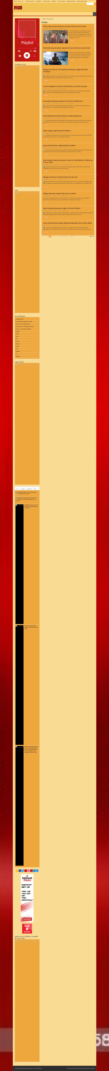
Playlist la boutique (71, 1)
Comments (29, 489)
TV (16, 353)
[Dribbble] (81, 4)
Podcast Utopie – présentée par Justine (24, 326)
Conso (17, 336)
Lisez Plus (72, 40)
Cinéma (17, 334)
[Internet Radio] (27, 898)
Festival (17, 346)
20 (62, 236)
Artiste (53, 28)
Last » (72, 236)
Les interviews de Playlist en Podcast (24, 321)
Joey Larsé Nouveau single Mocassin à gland (59, 145)
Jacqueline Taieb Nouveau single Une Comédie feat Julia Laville (31, 627)
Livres (17, 348)
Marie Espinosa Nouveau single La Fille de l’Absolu (61, 208)
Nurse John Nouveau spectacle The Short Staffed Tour (63, 101)
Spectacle (61, 103)
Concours (18, 343)
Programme (38, 1)
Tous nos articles (61, 1)
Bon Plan (18, 331)
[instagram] (85, 4)
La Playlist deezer (19, 319)
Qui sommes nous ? (30, 1)
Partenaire (18, 356)
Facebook (54, 1)
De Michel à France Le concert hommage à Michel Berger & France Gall (31, 506)
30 (65, 236)
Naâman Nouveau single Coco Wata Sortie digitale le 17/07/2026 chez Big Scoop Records (26, 499)
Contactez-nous (46, 1)
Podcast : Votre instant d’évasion (23, 324)
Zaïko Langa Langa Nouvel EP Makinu (57, 131)
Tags (35, 489)
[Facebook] (76, 4)
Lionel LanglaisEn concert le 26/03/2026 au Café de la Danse (65, 86)
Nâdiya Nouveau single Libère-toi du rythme (59, 193)
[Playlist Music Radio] (18, 7)
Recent (17, 489)
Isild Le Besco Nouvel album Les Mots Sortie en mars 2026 (64, 26)
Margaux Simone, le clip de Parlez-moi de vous (60, 177)
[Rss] (74, 4)
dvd (16, 338)
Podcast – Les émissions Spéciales (23, 329)
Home (43, 19)
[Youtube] (82, 4)
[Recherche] (95, 4)
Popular (23, 489)
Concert (57, 103)
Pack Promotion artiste (82, 1)
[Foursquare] (84, 4)
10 (59, 236)
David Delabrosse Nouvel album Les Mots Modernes (62, 116)
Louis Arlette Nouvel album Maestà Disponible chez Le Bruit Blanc (67, 223)
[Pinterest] (79, 4)
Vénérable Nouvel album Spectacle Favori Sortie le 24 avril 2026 (66, 48)
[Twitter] (78, 4)
